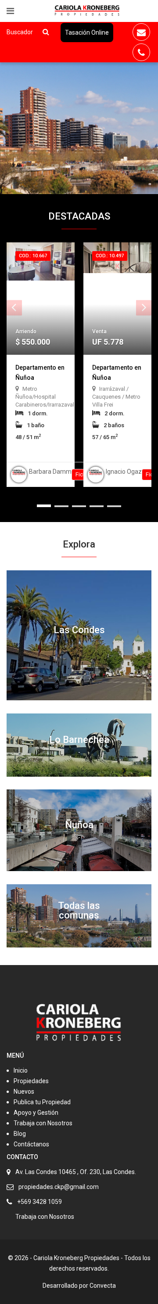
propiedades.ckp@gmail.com (58, 1186)
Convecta (103, 1285)
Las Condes (79, 629)
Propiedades (31, 1080)
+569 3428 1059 (39, 1201)
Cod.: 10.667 (33, 256)
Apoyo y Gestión (36, 1112)
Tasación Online (87, 32)
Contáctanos (31, 1144)
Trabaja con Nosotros (43, 1123)
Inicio (21, 1070)
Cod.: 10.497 (110, 256)
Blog (20, 1133)
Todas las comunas (79, 910)
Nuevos (24, 1091)
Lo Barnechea (79, 739)
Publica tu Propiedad (42, 1102)
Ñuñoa (79, 824)
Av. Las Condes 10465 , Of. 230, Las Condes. (75, 1171)
